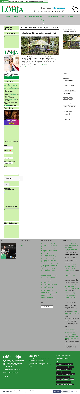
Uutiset (15, 16)
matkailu (29, 66)
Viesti (6, 166)
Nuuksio (23, 68)
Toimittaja (72, 29)
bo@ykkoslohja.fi (12, 85)
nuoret (65, 103)
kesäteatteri (67, 90)
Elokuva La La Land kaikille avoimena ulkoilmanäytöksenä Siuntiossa (49, 245)
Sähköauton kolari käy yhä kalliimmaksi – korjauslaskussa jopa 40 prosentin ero (26, 1)
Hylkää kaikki (66, 391)
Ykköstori (32, 16)
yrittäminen (67, 119)
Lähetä (6, 184)
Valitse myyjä (8, 156)
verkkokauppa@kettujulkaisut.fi (37, 361)
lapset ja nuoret (67, 95)
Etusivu (8, 16)
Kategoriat (66, 78)
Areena (64, 16)
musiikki (75, 101)
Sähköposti (7, 150)
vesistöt (66, 111)
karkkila (72, 88)
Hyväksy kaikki (57, 391)
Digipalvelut (24, 243)
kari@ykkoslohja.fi (13, 88)
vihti (30, 68)
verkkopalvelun (12, 94)
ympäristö (66, 114)
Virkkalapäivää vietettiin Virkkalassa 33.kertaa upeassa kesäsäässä (48, 260)
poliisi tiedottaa (72, 103)
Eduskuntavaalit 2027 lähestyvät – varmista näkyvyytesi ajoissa (70, 273)
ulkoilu (27, 68)
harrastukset (24, 66)
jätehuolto (66, 88)
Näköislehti (71, 16)
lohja (71, 98)
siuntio (65, 106)
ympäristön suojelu (68, 117)
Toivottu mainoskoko (9, 161)
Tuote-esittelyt (40, 20)
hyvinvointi (67, 85)
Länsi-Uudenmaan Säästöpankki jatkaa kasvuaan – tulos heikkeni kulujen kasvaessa (49, 265)
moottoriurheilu (68, 101)
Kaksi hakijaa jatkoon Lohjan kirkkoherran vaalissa (72, 313)
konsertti (73, 90)
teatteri (65, 109)
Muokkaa (73, 391)
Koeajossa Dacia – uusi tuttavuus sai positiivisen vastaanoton (71, 247)
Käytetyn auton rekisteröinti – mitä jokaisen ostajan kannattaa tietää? (49, 294)
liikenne (75, 95)
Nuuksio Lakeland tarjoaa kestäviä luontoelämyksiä (38, 33)
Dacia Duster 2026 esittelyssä (72, 243)
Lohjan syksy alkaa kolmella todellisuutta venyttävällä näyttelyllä (48, 270)
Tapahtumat (39, 16)
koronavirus (67, 93)
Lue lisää (44, 64)
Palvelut (23, 16)
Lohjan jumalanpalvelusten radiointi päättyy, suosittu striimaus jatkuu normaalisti (48, 255)
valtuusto (71, 109)
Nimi (5, 145)
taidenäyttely (72, 106)
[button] (36, 23)
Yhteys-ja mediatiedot (52, 16)
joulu (72, 85)
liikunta (66, 98)
